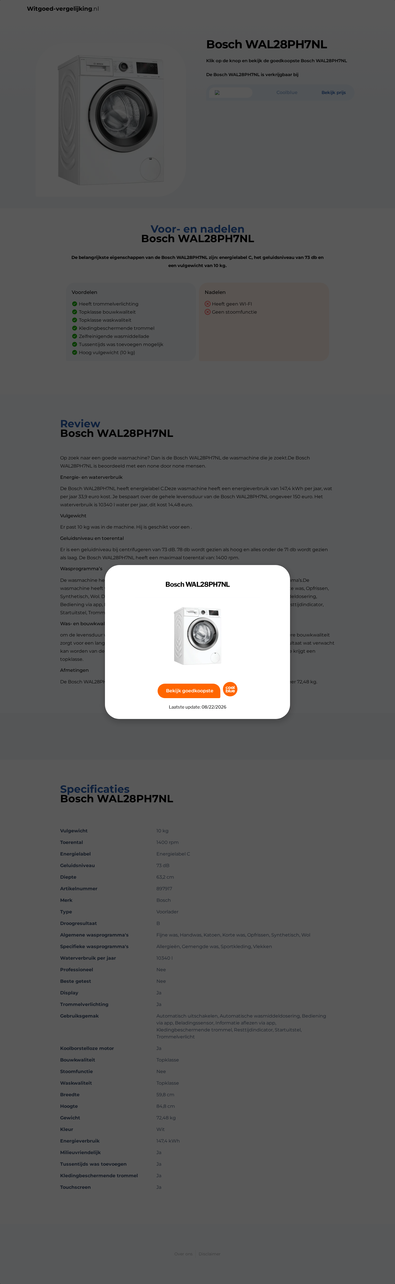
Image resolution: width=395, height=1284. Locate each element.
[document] (197, 642)
